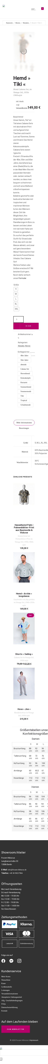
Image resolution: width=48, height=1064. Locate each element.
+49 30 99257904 (16, 873)
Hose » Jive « (24, 709)
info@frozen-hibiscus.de (17, 870)
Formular (22, 278)
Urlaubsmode (26, 405)
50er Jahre (24, 360)
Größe (16, 285)
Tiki (22, 396)
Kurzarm (24, 382)
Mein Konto (5, 977)
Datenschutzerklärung (9, 1007)
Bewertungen (24, 428)
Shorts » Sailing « (24, 654)
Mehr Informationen (24, 423)
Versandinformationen (9, 994)
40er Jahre (24, 356)
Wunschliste (5, 980)
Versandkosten (21, 108)
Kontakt (4, 1011)
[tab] (24, 422)
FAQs (3, 1004)
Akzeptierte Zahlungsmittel (11, 997)
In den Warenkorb (28, 327)
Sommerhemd (26, 387)
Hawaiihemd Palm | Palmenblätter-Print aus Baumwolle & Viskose (24, 529)
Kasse (3, 983)
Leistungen (5, 990)
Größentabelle (6, 987)
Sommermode (26, 391)
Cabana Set (25, 369)
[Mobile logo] (1, 1047)
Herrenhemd (25, 374)
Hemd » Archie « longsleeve (24, 594)
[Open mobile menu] (34, 9)
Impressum (34, 1040)
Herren (17, 23)
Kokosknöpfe (26, 378)
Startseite (9, 23)
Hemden (26, 23)
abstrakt (23, 365)
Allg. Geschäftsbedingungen (12, 1001)
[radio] (16, 289)
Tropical (24, 400)
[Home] (4, 4)
